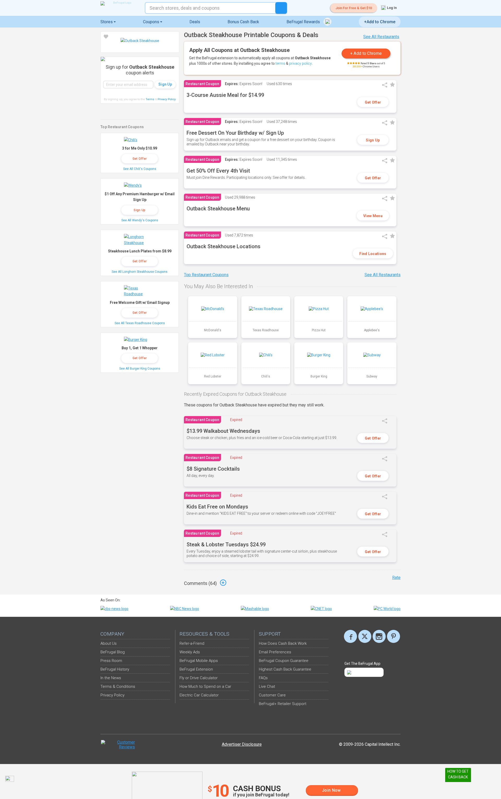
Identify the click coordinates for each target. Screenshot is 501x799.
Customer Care (272, 695)
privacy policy (300, 63)
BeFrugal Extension (196, 669)
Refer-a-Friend (192, 643)
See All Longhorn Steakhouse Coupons (140, 272)
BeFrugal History (114, 669)
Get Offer (373, 102)
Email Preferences (275, 652)
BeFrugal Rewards (304, 21)
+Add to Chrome (379, 21)
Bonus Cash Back (243, 21)
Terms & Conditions (117, 686)
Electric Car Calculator (199, 695)
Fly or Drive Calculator (199, 678)
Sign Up (373, 140)
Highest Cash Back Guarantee (285, 669)
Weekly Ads (190, 652)
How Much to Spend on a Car (205, 686)
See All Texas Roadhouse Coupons (140, 323)
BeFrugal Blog (112, 652)
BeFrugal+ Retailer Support (282, 703)
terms (280, 63)
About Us (108, 643)
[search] (281, 8)
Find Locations (372, 254)
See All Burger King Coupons (139, 368)
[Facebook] (350, 636)
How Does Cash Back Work (283, 643)
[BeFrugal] (120, 3)
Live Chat (267, 686)
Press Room (111, 660)
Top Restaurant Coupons (206, 274)
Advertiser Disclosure (242, 744)
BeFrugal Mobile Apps (199, 660)
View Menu (373, 216)
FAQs (263, 678)
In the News (110, 678)
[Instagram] (379, 636)
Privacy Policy (167, 99)
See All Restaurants (381, 36)
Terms (150, 99)
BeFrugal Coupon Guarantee (283, 660)
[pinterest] (393, 636)
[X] (364, 636)
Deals (194, 21)
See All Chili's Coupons (139, 169)
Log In (391, 8)
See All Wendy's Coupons (139, 220)
